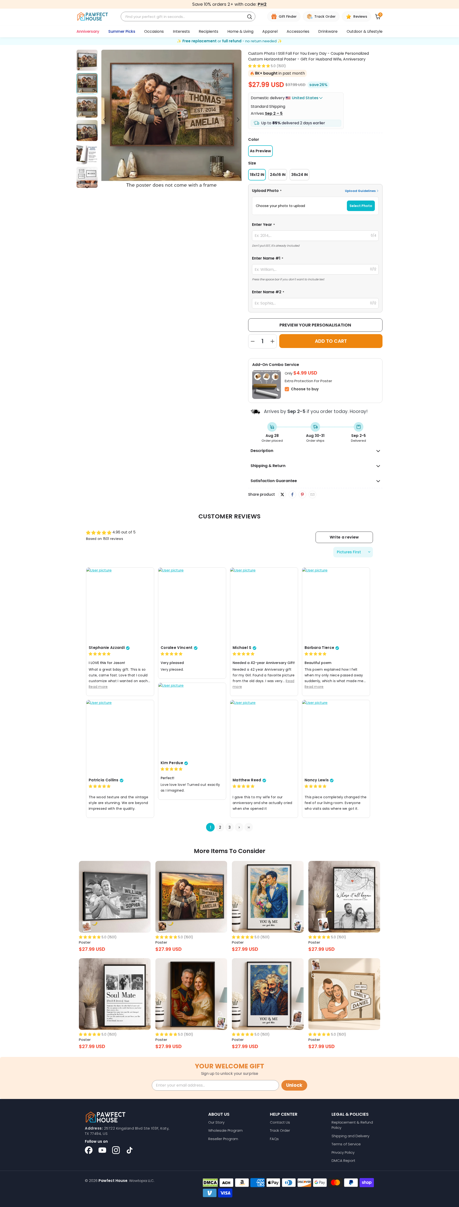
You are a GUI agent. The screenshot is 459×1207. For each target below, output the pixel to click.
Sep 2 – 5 (274, 113)
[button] (259, 65)
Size (252, 163)
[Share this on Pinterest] (302, 495)
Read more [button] (98, 686)
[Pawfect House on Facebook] (89, 1150)
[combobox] (183, 16)
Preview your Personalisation (315, 325)
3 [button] (230, 827)
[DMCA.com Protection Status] (210, 1182)
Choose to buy (305, 388)
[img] (99, 654)
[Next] (238, 120)
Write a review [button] (344, 537)
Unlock (294, 1085)
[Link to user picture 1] (120, 605)
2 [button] (220, 827)
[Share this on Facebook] (292, 495)
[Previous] (105, 120)
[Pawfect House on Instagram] (116, 1150)
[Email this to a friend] (312, 495)
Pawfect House (112, 1180)
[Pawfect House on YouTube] (102, 1150)
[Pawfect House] (92, 17)
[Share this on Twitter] (282, 494)
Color (253, 139)
